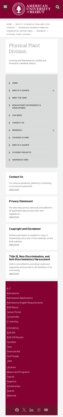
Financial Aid (13, 351)
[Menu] (5, 7)
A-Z (9, 288)
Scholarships (13, 386)
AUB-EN (11, 332)
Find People (13, 356)
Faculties (11, 342)
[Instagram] (38, 410)
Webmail (11, 395)
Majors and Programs (18, 372)
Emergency (13, 328)
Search (10, 391)
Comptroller (13, 316)
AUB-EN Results (15, 337)
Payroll (10, 376)
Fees (9, 346)
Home (9, 24)
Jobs (9, 361)
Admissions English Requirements (25, 302)
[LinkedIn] (31, 410)
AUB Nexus (12, 307)
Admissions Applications (20, 298)
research (41, 31)
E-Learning (12, 321)
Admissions (13, 293)
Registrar (11, 381)
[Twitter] (24, 410)
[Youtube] (46, 410)
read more (14, 189)
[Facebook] (17, 410)
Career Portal (14, 312)
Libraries (11, 367)
